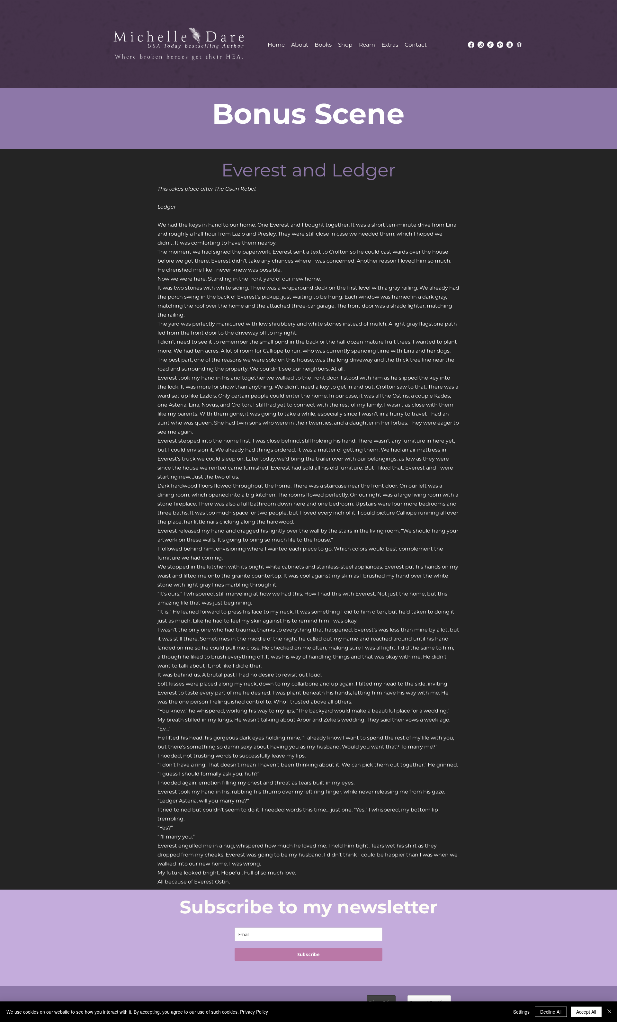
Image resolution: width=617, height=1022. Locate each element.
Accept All (586, 1012)
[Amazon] (509, 44)
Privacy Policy (254, 1012)
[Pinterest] (500, 44)
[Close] (609, 1012)
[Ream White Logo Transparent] (519, 44)
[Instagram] (481, 44)
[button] (323, 44)
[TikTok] (490, 44)
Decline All (550, 1012)
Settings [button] (521, 1012)
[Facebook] (471, 44)
